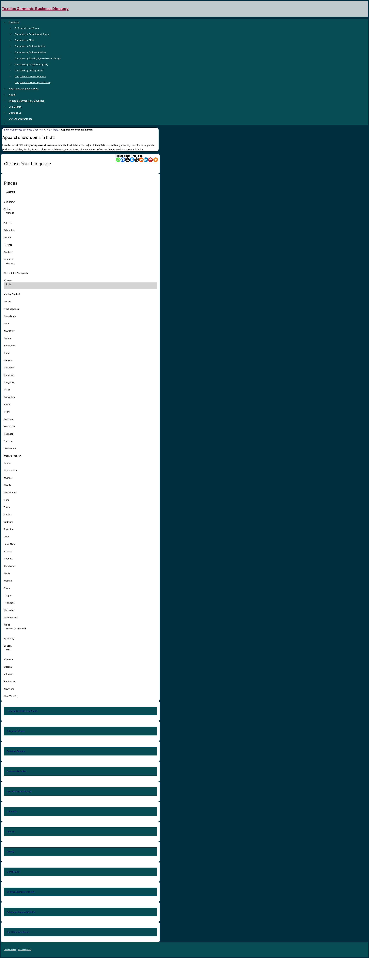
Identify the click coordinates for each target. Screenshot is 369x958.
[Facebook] (123, 159)
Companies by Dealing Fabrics (29, 70)
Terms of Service (24, 949)
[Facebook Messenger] (132, 159)
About (12, 94)
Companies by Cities (24, 40)
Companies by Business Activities (30, 52)
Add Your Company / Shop (23, 88)
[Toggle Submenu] (152, 711)
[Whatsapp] (118, 159)
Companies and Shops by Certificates (32, 82)
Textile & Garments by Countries (26, 100)
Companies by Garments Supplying (31, 64)
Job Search (15, 106)
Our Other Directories (20, 118)
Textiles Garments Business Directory (35, 8)
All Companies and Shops (27, 28)
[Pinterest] (150, 159)
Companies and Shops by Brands (30, 76)
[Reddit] (141, 159)
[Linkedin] (146, 159)
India (55, 129)
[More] (156, 159)
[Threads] (127, 159)
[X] (136, 159)
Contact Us (15, 112)
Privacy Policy (10, 949)
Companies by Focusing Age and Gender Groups (38, 58)
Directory (14, 22)
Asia (48, 129)
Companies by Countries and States (32, 34)
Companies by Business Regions (30, 46)
